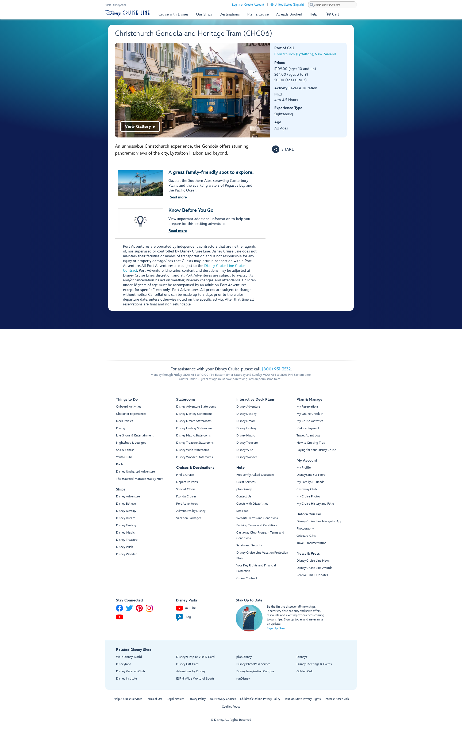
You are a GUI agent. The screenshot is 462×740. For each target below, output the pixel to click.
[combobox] (332, 4)
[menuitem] (272, 4)
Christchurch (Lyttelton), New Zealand (305, 54)
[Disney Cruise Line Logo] (127, 13)
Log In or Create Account (248, 4)
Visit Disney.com (115, 5)
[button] (331, 14)
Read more (177, 197)
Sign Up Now (276, 628)
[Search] (311, 4)
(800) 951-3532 (276, 369)
